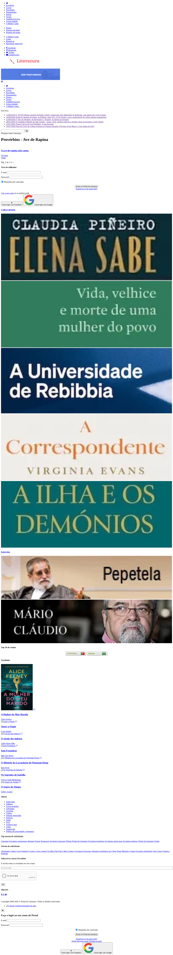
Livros (8, 8)
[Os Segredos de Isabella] (13, 770)
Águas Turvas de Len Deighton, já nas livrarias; (30, 124)
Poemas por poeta (13, 32)
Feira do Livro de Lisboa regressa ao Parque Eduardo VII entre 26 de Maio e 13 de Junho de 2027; (50, 126)
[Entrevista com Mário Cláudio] (86, 642)
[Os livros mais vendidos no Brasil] (97, 655)
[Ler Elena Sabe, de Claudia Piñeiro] (86, 280)
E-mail (3, 172)
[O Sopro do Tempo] (11, 782)
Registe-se (10, 41)
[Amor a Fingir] (9, 721)
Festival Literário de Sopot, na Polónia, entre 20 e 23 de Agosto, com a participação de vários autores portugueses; (56, 117)
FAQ (8, 822)
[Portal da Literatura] (20, 63)
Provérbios (10, 10)
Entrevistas (10, 802)
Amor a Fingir (8, 726)
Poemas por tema (13, 30)
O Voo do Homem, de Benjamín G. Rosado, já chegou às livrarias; (37, 119)
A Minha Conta (12, 24)
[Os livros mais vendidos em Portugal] (76, 655)
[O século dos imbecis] (12, 734)
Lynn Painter (6, 731)
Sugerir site (10, 829)
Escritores (10, 5)
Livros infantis (12, 21)
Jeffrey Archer (6, 792)
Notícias (9, 818)
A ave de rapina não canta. (15, 150)
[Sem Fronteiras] (9, 746)
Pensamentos (11, 12)
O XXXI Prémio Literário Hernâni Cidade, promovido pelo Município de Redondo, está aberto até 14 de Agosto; (56, 115)
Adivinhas (10, 809)
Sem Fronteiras (9, 750)
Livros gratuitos (12, 806)
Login (8, 39)
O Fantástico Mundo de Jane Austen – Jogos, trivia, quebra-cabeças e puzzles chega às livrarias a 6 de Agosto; (55, 122)
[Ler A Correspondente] (86, 480)
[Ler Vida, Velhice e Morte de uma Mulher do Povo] (86, 347)
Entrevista (5, 552)
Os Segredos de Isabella (13, 775)
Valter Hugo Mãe (8, 743)
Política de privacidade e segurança (20, 831)
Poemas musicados (13, 815)
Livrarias (9, 811)
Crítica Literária (8, 210)
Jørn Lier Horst (7, 756)
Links (8, 827)
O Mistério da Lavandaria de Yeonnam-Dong (24, 762)
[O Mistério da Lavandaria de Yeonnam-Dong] (21, 758)
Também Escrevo (13, 19)
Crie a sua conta (7, 193)
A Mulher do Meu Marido (14, 714)
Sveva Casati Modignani (11, 780)
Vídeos (9, 813)
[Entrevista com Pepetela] (86, 598)
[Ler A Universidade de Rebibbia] (86, 413)
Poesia (8, 14)
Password (5, 177)
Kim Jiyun (5, 768)
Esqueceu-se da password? (86, 189)
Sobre (8, 820)
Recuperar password (14, 44)
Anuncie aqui (11, 825)
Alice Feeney (6, 719)
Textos (8, 17)
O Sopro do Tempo (11, 787)
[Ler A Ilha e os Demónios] (86, 547)
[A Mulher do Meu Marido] (18, 709)
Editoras (9, 804)
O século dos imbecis (11, 738)
